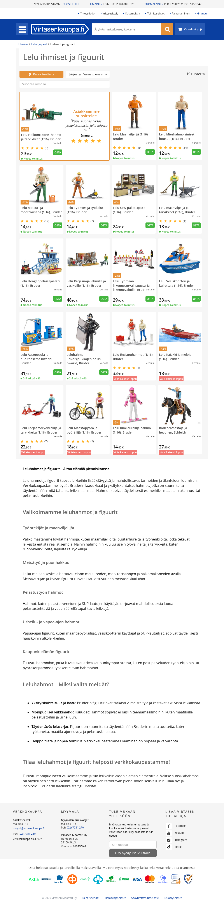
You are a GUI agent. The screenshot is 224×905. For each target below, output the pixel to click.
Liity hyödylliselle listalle (132, 853)
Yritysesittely (110, 13)
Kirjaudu (202, 13)
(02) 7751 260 (27, 833)
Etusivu (23, 44)
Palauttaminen (180, 13)
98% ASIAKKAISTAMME (56, 4)
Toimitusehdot (155, 13)
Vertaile (58, 143)
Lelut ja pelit (39, 44)
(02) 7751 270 (75, 827)
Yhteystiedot (87, 13)
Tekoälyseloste (173, 898)
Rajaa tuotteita (42, 74)
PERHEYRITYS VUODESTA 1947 (173, 4)
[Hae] (167, 29)
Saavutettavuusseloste (145, 898)
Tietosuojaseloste (115, 898)
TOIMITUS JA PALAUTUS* (112, 4)
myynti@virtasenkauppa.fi (28, 828)
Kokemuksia (132, 13)
